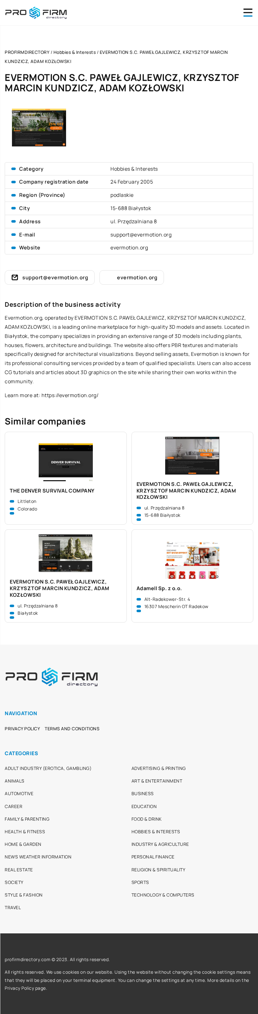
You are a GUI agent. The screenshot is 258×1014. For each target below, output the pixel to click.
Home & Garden (23, 844)
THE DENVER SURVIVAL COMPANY (52, 490)
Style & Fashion (24, 895)
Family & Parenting (27, 819)
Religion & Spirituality (159, 870)
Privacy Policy (22, 729)
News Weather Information (38, 857)
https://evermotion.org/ (70, 395)
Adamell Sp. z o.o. (159, 588)
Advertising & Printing (159, 768)
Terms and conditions (72, 729)
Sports (140, 882)
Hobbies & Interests (134, 168)
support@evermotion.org (140, 234)
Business (143, 793)
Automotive (19, 793)
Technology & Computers (163, 895)
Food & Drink (147, 819)
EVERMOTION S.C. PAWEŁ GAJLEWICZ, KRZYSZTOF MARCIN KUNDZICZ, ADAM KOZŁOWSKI (186, 490)
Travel (13, 907)
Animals (15, 781)
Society (14, 882)
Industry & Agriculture (160, 844)
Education (144, 806)
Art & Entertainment (157, 781)
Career (13, 806)
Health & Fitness (25, 832)
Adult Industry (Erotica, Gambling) (48, 768)
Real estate (19, 870)
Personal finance (153, 857)
